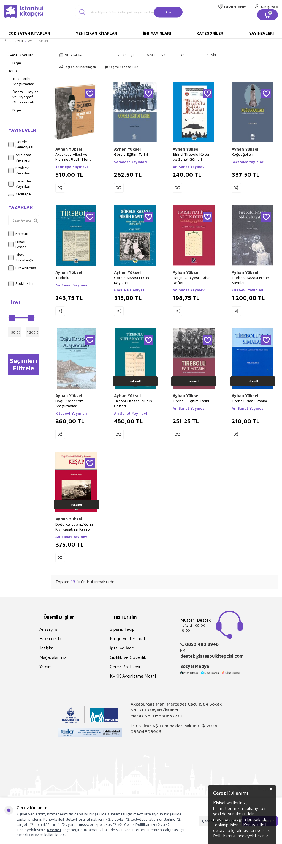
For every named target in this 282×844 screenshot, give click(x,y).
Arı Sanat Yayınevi (23, 157)
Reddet (54, 829)
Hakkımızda (50, 638)
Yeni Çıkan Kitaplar (96, 33)
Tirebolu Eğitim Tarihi (191, 400)
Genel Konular (20, 55)
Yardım (45, 666)
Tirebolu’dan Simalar (249, 400)
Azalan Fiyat (156, 55)
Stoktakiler (24, 283)
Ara (168, 11)
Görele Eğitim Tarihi (131, 154)
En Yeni (181, 55)
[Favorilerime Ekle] (90, 93)
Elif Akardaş (25, 268)
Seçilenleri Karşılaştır (79, 67)
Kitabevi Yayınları (22, 170)
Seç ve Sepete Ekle (123, 67)
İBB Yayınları (157, 33)
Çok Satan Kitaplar (29, 33)
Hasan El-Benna (23, 244)
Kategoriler (210, 33)
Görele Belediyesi (24, 144)
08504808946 (146, 731)
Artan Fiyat (126, 55)
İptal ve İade (122, 647)
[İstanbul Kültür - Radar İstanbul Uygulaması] (90, 733)
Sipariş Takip (122, 629)
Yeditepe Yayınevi (71, 167)
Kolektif (21, 233)
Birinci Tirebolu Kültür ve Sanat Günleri (191, 157)
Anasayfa (16, 41)
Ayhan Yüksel (68, 149)
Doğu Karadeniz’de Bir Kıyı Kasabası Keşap (74, 526)
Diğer (16, 63)
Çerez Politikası (125, 666)
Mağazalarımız (52, 657)
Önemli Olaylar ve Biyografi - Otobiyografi (25, 97)
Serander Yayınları (23, 184)
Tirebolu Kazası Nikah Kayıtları (250, 280)
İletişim (46, 647)
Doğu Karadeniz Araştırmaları (69, 403)
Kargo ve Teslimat (127, 638)
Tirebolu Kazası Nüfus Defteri (133, 403)
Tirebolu (62, 277)
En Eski (210, 55)
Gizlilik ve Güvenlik (128, 657)
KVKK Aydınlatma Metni (133, 675)
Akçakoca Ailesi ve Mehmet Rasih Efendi (74, 157)
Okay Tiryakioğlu (24, 257)
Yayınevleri (261, 33)
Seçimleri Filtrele (23, 364)
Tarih (12, 70)
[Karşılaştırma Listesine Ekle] (60, 188)
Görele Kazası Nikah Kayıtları (131, 280)
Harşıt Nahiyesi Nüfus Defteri (191, 280)
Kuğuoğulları (242, 154)
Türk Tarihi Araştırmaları (23, 81)
